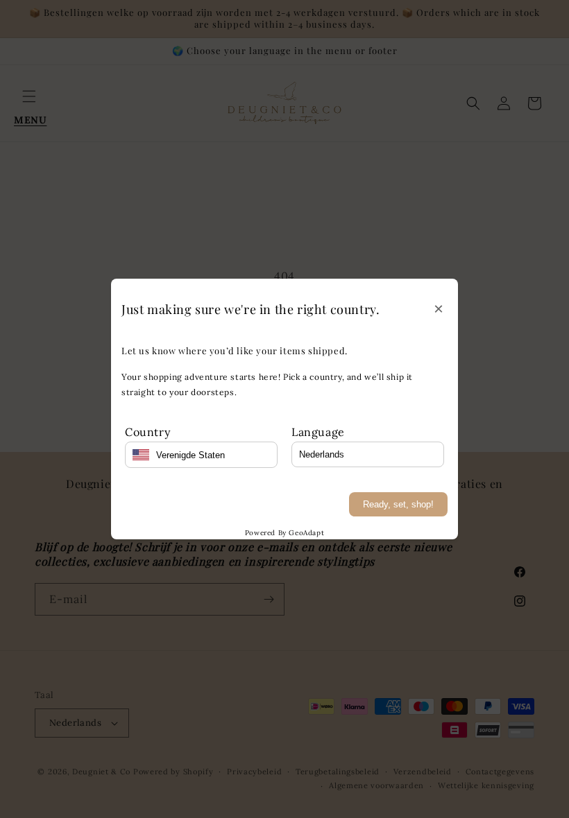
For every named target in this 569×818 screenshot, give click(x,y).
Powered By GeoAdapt (284, 532)
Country (147, 432)
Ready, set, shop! (398, 504)
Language (318, 432)
